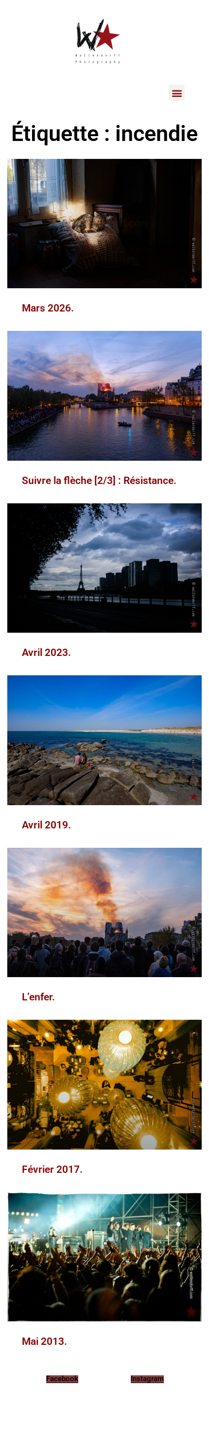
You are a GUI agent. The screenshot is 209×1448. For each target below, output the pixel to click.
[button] (177, 93)
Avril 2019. (46, 825)
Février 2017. (52, 1169)
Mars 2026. (48, 308)
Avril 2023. (46, 652)
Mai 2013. (44, 1341)
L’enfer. (38, 997)
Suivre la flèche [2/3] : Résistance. (99, 480)
